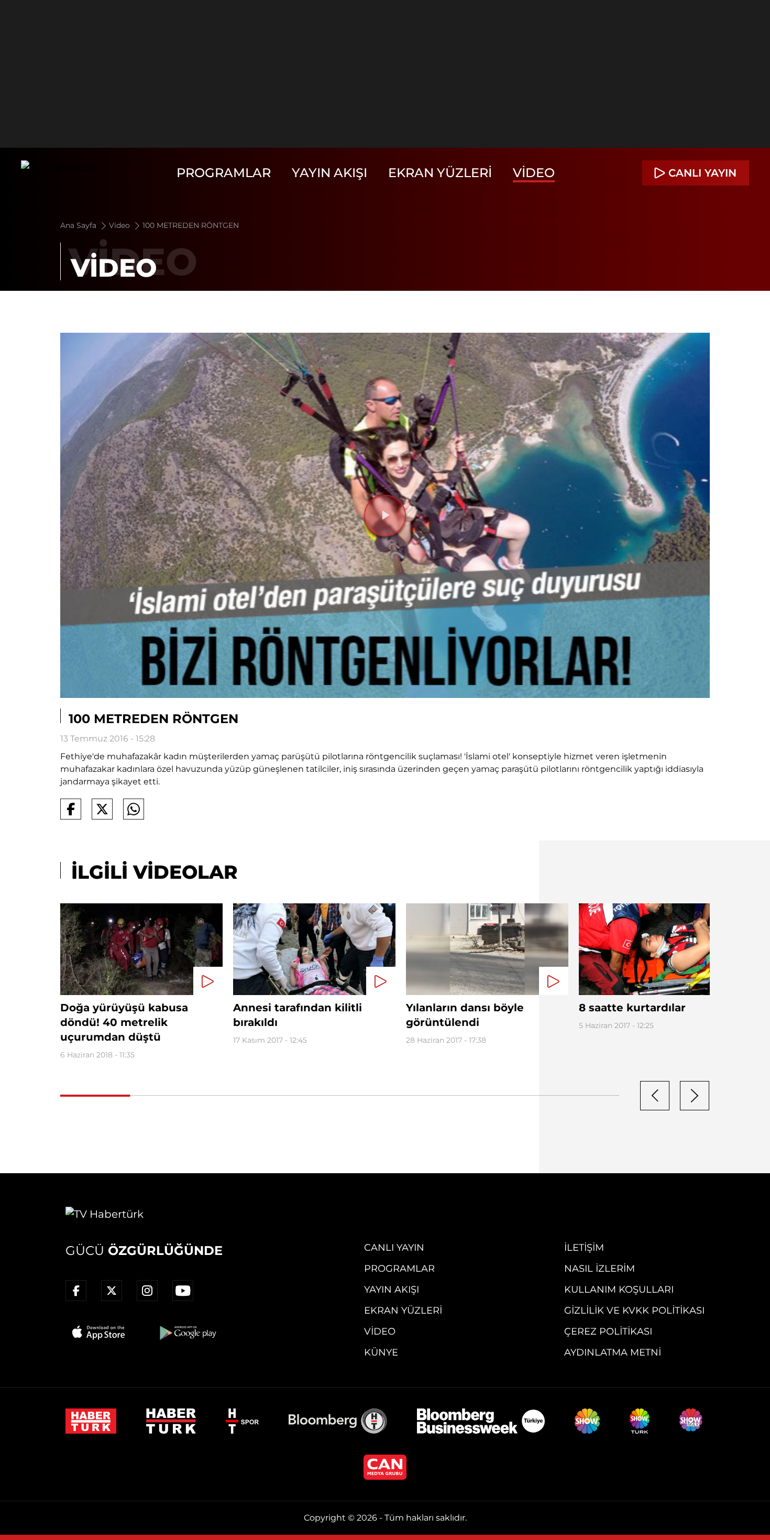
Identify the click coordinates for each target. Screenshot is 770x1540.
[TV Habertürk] (60, 172)
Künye (381, 1352)
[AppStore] (99, 1332)
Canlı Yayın (394, 1247)
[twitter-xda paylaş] (102, 809)
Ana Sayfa (79, 225)
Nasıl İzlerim (599, 1268)
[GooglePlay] (187, 1332)
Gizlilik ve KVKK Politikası (634, 1310)
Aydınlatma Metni (612, 1352)
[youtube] (182, 1290)
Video (534, 172)
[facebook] (75, 1290)
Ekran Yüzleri (440, 172)
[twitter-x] (111, 1290)
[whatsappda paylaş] (133, 809)
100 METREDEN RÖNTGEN (190, 225)
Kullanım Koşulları (619, 1289)
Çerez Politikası (608, 1331)
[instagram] (147, 1290)
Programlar (224, 172)
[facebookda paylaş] (70, 809)
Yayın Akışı (329, 172)
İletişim (584, 1247)
